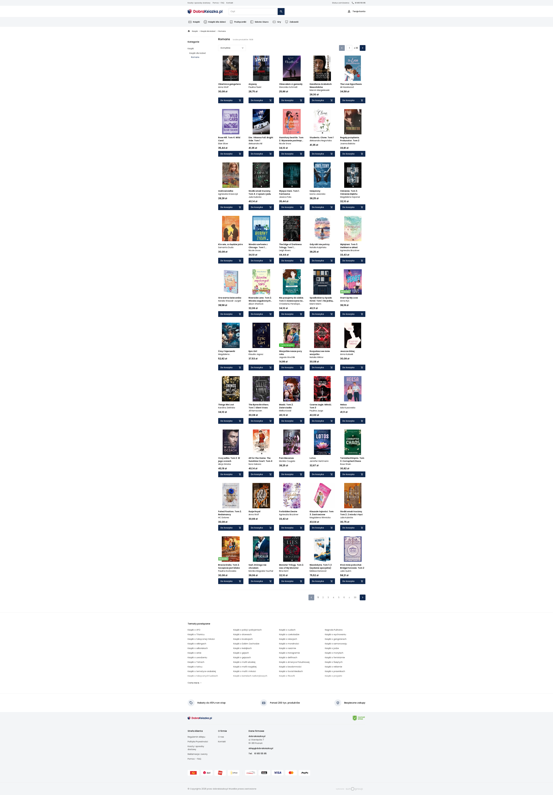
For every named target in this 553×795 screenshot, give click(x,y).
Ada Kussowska (347, 407)
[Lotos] (322, 442)
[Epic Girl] (261, 335)
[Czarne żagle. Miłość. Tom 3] (322, 388)
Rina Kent (283, 571)
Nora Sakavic (255, 464)
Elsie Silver (223, 143)
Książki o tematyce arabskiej (202, 671)
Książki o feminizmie (335, 657)
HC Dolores (223, 517)
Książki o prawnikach (335, 671)
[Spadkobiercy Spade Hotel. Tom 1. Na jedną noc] (322, 282)
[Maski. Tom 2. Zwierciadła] (291, 388)
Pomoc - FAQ (218, 3)
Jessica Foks (285, 197)
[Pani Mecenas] (291, 442)
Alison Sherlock (256, 303)
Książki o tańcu (195, 666)
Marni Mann (315, 303)
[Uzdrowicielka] (231, 175)
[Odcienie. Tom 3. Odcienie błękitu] (352, 175)
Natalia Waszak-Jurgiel (229, 300)
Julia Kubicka (255, 197)
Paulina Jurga (316, 410)
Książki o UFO (194, 629)
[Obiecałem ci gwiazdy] (291, 68)
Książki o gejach (241, 652)
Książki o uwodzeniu (197, 657)
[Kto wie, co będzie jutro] (231, 228)
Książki (196, 21)
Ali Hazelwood (347, 87)
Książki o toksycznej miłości (201, 639)
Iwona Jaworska (317, 194)
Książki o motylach (334, 652)
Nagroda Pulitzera (333, 629)
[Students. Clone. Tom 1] (322, 121)
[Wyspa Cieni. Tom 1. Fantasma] (291, 175)
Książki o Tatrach (196, 662)
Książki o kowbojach (243, 639)
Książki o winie (194, 652)
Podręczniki (240, 21)
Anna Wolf (223, 87)
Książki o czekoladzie (289, 634)
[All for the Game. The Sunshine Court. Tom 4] (261, 442)
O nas (221, 736)
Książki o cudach (287, 629)
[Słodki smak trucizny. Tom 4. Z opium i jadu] (261, 175)
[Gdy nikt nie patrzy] (322, 228)
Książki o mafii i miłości (244, 671)
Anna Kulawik (346, 354)
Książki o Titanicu (196, 634)
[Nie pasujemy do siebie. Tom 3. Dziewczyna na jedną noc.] (291, 282)
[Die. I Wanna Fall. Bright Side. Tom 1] (261, 121)
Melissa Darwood (318, 571)
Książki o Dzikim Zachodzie (246, 643)
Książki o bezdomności (290, 666)
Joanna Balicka (347, 143)
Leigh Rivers (285, 250)
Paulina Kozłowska (227, 571)
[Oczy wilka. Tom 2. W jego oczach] (231, 442)
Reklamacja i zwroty (198, 754)
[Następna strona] (362, 48)
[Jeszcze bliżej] (352, 335)
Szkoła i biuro (262, 21)
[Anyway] (261, 68)
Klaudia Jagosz (256, 354)
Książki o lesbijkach (242, 648)
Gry (279, 21)
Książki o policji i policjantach (247, 629)
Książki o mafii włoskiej (244, 662)
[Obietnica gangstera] (231, 68)
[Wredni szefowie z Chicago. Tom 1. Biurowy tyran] (261, 228)
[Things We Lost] (231, 388)
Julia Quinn (345, 571)
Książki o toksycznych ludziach (203, 675)
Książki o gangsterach (335, 639)
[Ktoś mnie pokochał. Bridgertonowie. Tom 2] (352, 549)
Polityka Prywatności (198, 741)
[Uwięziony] (322, 175)
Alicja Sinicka (224, 464)
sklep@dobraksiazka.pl (261, 748)
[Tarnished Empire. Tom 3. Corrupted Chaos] (352, 442)
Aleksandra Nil (255, 143)
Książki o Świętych (334, 662)
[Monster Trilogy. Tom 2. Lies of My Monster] (291, 549)
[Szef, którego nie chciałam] (261, 549)
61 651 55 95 (360, 3)
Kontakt (229, 3)
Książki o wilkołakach (198, 648)
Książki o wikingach (197, 643)
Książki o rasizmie (287, 648)
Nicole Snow (285, 143)
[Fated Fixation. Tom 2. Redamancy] (231, 495)
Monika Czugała (287, 461)
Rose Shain (345, 464)
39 (355, 597)
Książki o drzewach (242, 634)
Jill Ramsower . (256, 410)
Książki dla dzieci (217, 21)
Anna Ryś (344, 300)
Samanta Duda (225, 247)
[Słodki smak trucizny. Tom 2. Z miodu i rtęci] (352, 495)
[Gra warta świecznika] (231, 282)
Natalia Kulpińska (318, 247)
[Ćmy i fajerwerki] (231, 335)
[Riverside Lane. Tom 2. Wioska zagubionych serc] (261, 282)
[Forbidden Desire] (291, 495)
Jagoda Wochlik (287, 357)
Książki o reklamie (333, 666)
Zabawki (294, 21)
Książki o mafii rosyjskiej (244, 666)
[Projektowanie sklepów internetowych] (349, 788)
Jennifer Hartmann (319, 461)
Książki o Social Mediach (291, 671)
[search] (281, 11)
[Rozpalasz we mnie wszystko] (322, 335)
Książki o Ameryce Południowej (294, 662)
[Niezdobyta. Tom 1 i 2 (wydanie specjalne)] (322, 549)
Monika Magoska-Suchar (261, 571)
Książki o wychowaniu (335, 634)
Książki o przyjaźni (333, 675)
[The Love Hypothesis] (352, 68)
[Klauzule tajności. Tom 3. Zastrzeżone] (322, 495)
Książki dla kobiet (197, 53)
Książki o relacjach (288, 639)
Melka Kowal (285, 410)
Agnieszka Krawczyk (228, 194)
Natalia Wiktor (316, 357)
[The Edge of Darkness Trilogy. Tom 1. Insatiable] (291, 228)
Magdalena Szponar (350, 197)
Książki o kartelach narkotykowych (250, 675)
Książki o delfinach (288, 657)
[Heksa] (352, 388)
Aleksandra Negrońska (321, 140)
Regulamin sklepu (196, 736)
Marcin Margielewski (319, 90)
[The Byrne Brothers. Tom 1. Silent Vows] (261, 388)
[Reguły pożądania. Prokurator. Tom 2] (352, 121)
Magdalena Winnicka (320, 517)
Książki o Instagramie (289, 652)
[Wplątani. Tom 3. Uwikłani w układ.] (352, 228)
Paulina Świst (255, 87)
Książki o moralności (289, 643)
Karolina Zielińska (226, 407)
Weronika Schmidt (288, 87)
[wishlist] (238, 76)
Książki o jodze (332, 648)
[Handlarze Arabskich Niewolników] (322, 68)
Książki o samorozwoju (336, 643)
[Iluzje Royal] (261, 495)
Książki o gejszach (242, 657)
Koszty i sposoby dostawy (199, 3)
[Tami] (205, 11)
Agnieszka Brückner (349, 250)
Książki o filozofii (287, 675)
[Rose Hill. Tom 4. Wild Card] (231, 121)
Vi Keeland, (284, 303)
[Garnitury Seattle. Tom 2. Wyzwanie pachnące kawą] (291, 121)
